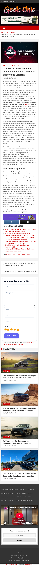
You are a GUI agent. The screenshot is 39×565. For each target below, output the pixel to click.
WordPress (25, 560)
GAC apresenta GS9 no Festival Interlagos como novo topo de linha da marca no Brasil (19, 378)
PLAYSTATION (28, 497)
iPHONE (11, 497)
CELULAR (11, 489)
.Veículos (6, 371)
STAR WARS (23, 500)
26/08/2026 (6, 380)
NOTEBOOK (19, 497)
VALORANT (26, 254)
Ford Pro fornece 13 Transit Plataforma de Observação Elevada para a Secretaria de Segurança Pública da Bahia (19, 476)
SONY (17, 500)
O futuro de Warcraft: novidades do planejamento (19, 271)
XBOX (32, 500)
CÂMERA (21, 489)
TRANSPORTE (9, 349)
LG (22, 254)
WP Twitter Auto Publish (12, 564)
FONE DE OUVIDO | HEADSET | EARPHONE (11, 493)
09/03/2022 (6, 78)
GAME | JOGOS (16, 254)
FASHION (32, 489)
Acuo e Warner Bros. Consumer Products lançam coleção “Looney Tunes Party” (20, 264)
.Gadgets (6, 65)
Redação (13, 78)
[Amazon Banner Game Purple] (19, 215)
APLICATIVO (4, 489)
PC (23, 497)
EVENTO (27, 489)
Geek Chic (24, 555)
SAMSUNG (4, 500)
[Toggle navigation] (3, 28)
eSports (8, 254)
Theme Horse (22, 558)
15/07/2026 (6, 446)
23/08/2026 (6, 413)
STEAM (28, 500)
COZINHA (16, 489)
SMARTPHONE (11, 500)
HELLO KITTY (4, 497)
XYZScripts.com (29, 564)
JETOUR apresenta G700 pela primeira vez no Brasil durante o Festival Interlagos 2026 (19, 410)
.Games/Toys (14, 65)
